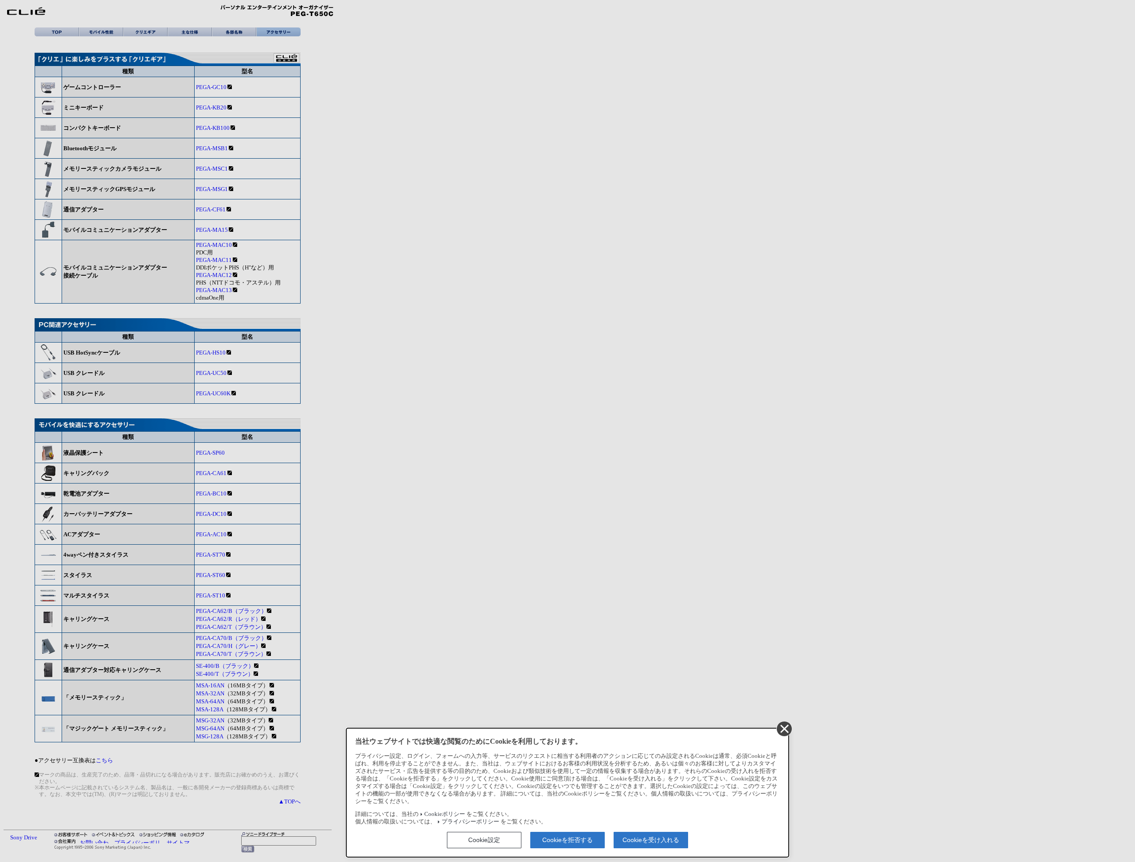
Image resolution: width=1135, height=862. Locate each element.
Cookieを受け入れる (650, 839)
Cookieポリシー (444, 814)
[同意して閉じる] (783, 728)
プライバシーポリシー (470, 822)
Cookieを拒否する (567, 839)
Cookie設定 (484, 839)
